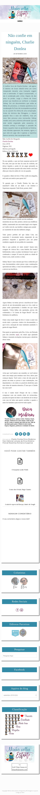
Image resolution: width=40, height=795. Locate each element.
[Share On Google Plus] (28, 434)
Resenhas (13, 443)
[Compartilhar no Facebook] (16, 434)
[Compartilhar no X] (20, 434)
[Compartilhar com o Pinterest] (24, 434)
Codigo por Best (20, 792)
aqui (17, 334)
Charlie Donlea (8, 141)
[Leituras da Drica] (24, 588)
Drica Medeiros (29, 439)
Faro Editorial (8, 441)
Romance (21, 443)
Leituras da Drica (20, 441)
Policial (5, 443)
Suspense (29, 443)
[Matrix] (15, 636)
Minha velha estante (13, 791)
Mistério (31, 441)
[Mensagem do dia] (15, 588)
